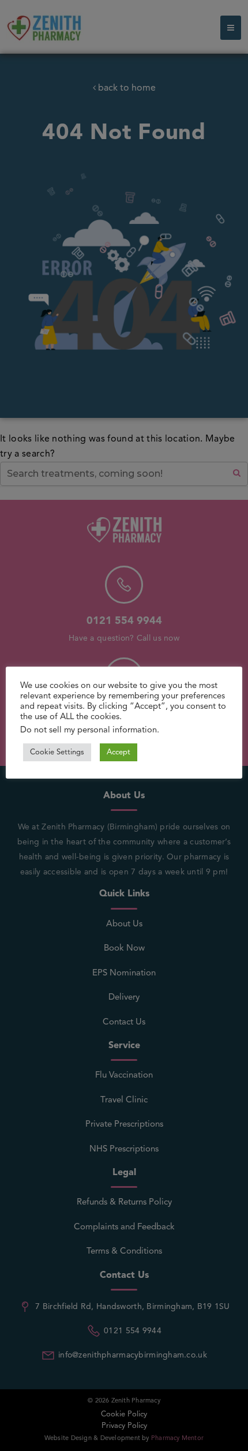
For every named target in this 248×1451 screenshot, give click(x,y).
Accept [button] (118, 752)
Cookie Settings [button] (57, 752)
